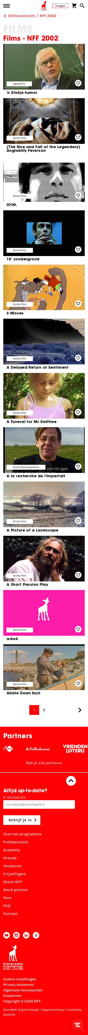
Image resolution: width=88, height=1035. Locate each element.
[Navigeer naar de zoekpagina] (82, 5)
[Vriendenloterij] (66, 749)
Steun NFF (13, 882)
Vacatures (12, 866)
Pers (7, 897)
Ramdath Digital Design (21, 1010)
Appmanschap (53, 1010)
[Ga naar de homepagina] (44, 6)
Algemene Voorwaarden (23, 990)
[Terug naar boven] (71, 781)
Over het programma (22, 834)
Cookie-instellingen (19, 979)
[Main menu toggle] (6, 6)
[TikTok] (36, 935)
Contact (10, 913)
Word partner (15, 889)
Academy (11, 850)
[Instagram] (16, 935)
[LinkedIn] (26, 935)
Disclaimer (12, 995)
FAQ (6, 905)
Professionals (15, 842)
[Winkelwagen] (74, 5)
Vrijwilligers (14, 874)
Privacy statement (18, 984)
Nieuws (10, 858)
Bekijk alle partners (44, 763)
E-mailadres (14, 797)
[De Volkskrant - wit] (29, 749)
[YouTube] (6, 935)
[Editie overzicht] (5, 16)
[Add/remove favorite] (78, 83)
